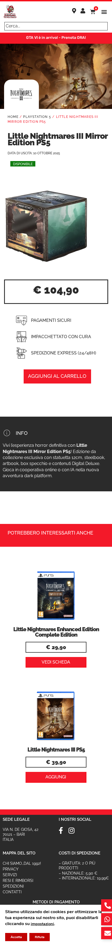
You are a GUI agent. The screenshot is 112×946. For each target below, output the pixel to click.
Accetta (16, 937)
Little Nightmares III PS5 (56, 749)
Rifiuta (39, 937)
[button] (104, 11)
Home (13, 117)
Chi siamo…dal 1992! (22, 863)
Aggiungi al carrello (57, 376)
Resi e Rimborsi (18, 880)
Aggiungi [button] (55, 777)
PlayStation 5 (37, 117)
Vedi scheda (56, 662)
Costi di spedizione (79, 853)
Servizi (10, 875)
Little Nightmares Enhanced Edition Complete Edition (56, 632)
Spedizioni (13, 886)
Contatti (12, 892)
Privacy (10, 869)
